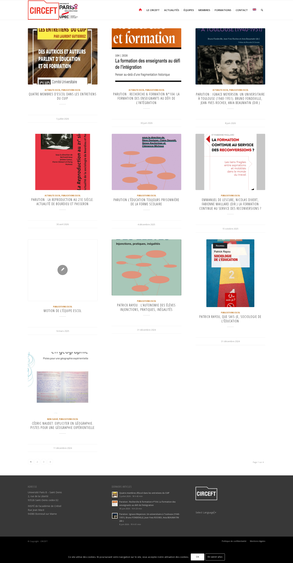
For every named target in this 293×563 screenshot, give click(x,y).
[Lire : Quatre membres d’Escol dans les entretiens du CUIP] (115, 495)
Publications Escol (70, 90)
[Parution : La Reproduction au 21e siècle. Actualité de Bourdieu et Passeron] (62, 162)
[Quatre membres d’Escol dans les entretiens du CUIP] (62, 56)
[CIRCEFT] (53, 10)
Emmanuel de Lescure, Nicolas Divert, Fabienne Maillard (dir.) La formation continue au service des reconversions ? (230, 204)
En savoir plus (215, 556)
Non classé (52, 419)
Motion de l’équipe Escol (63, 310)
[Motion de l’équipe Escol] (62, 270)
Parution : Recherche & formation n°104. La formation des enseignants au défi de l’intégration (146, 98)
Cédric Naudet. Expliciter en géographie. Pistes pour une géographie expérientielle (63, 425)
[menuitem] (140, 10)
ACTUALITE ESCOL (52, 90)
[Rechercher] (262, 10)
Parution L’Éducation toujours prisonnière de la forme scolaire (146, 201)
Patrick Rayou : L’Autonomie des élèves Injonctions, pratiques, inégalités (146, 307)
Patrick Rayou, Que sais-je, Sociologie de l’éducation (230, 318)
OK (197, 556)
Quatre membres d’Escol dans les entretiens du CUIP (62, 96)
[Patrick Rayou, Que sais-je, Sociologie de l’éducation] (230, 273)
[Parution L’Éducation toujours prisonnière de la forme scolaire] (146, 162)
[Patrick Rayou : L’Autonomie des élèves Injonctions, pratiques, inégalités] (146, 267)
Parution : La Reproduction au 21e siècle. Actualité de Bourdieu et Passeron (62, 201)
